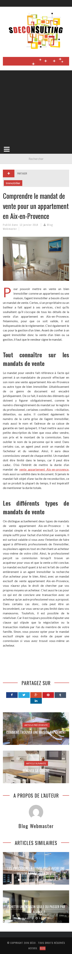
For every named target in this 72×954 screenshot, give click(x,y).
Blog (43, 948)
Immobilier (13, 183)
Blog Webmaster (36, 826)
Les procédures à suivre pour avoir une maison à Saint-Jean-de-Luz (36, 871)
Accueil (32, 948)
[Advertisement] (36, 106)
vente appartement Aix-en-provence (44, 469)
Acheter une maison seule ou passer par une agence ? (36, 909)
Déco (32, 942)
